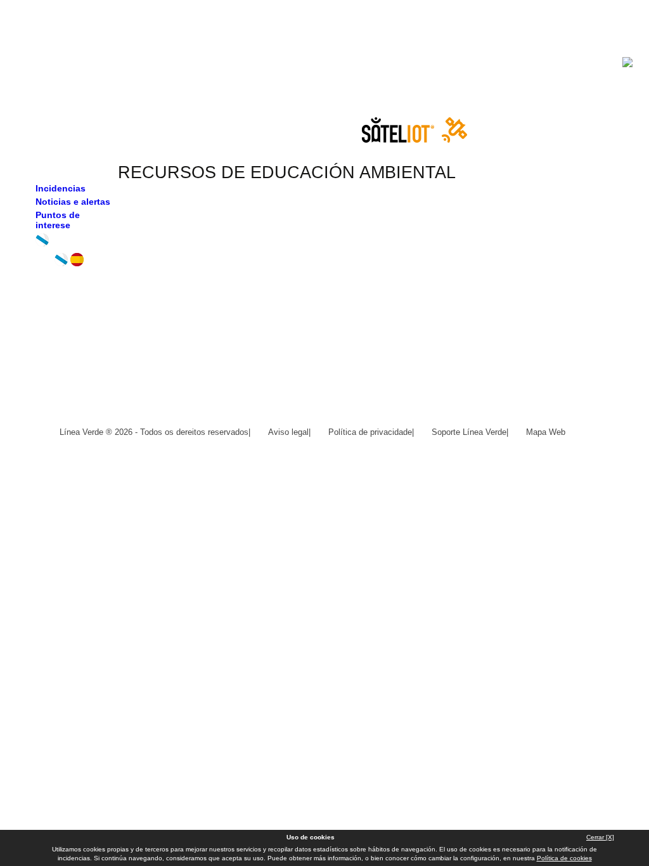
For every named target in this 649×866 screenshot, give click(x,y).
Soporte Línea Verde (469, 432)
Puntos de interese (57, 220)
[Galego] (61, 263)
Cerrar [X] (600, 837)
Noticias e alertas (72, 202)
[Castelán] (77, 263)
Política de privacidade (370, 432)
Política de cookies (564, 858)
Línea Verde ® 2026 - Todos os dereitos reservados (154, 432)
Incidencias (60, 188)
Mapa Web (545, 432)
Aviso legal (288, 432)
